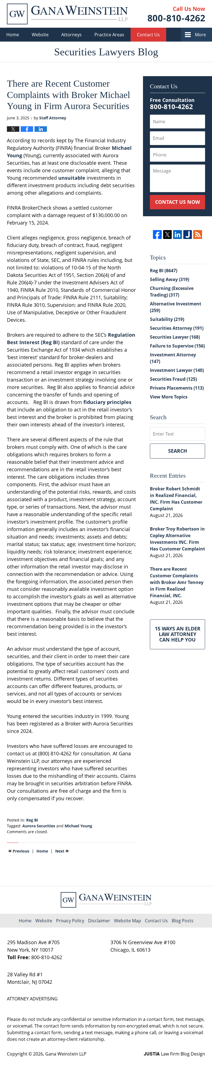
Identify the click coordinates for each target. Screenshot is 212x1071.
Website (40, 35)
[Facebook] (157, 234)
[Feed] (197, 234)
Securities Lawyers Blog (67, 14)
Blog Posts (183, 921)
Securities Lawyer (175, 337)
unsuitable (71, 177)
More (200, 35)
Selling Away (169, 279)
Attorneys (71, 35)
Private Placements (177, 388)
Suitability (167, 319)
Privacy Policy (70, 921)
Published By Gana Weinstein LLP (176, 14)
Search (177, 450)
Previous (18, 850)
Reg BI (32, 820)
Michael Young (78, 825)
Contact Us (148, 35)
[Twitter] (167, 234)
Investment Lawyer (177, 370)
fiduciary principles (107, 402)
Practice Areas (109, 35)
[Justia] (187, 234)
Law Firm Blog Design (174, 1054)
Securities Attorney (176, 328)
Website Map (127, 921)
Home (12, 35)
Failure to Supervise (177, 346)
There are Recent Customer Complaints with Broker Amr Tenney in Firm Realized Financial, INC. (176, 582)
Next (62, 850)
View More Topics (168, 397)
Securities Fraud (173, 379)
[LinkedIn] (177, 234)
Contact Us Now (177, 202)
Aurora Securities (38, 825)
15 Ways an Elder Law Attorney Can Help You (177, 634)
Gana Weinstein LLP (65, 1054)
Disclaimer (99, 921)
